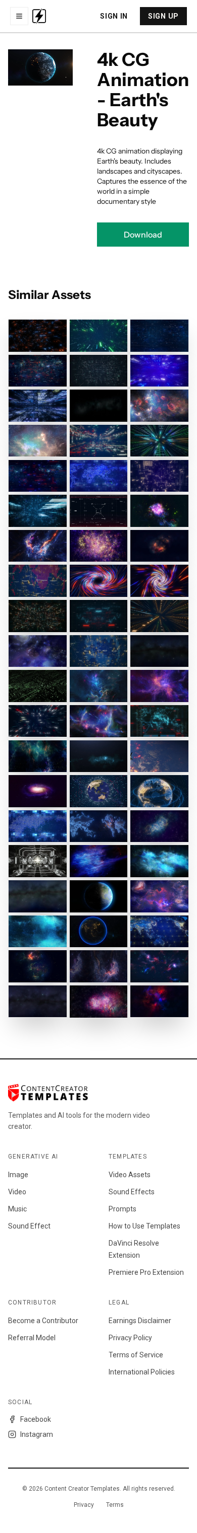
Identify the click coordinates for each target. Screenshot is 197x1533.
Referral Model (32, 1338)
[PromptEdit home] (39, 16)
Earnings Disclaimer (140, 1321)
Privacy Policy (130, 1338)
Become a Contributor (43, 1321)
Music (17, 1209)
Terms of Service (136, 1355)
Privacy (84, 1504)
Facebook (35, 1419)
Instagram (36, 1434)
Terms (115, 1504)
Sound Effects (132, 1192)
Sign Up (163, 16)
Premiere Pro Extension (146, 1272)
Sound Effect (29, 1226)
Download (143, 234)
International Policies (142, 1372)
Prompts (122, 1209)
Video (17, 1192)
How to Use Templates (144, 1226)
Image (18, 1175)
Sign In (114, 16)
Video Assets (130, 1175)
